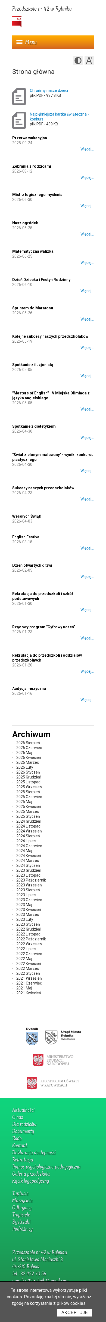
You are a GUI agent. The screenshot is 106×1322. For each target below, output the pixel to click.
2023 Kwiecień (28, 909)
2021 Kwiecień (28, 993)
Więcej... (87, 149)
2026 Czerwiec (29, 747)
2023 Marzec (27, 914)
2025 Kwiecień (28, 806)
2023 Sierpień (28, 890)
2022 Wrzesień (29, 944)
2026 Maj (24, 752)
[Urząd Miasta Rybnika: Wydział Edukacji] (63, 1037)
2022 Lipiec (26, 949)
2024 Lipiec (26, 841)
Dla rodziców (24, 1125)
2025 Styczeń (28, 816)
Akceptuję (74, 1312)
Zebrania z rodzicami (31, 166)
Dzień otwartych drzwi (32, 565)
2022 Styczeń (28, 973)
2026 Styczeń (28, 772)
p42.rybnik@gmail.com (46, 1281)
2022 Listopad (28, 934)
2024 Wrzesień (29, 831)
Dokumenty (23, 1132)
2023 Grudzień (28, 870)
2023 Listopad (28, 875)
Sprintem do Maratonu (32, 308)
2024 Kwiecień (28, 855)
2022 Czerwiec (29, 954)
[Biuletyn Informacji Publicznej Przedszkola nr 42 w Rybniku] (16, 22)
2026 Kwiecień (28, 757)
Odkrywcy (22, 1208)
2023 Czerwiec (29, 900)
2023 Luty (24, 919)
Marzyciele (22, 1201)
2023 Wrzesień (29, 885)
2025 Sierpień (28, 792)
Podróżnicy (22, 1229)
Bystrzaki (21, 1222)
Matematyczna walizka (33, 251)
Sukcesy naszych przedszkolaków (43, 488)
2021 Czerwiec (29, 983)
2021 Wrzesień (29, 978)
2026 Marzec (27, 762)
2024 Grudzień (28, 821)
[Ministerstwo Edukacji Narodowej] (53, 1060)
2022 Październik (31, 939)
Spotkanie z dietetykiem (34, 426)
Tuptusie (20, 1194)
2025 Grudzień (28, 777)
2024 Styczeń (28, 865)
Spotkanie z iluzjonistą (32, 365)
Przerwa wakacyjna (29, 138)
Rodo (17, 1139)
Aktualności (23, 1110)
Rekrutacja (22, 1160)
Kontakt (19, 1146)
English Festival (26, 537)
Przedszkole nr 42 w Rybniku (42, 9)
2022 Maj (24, 958)
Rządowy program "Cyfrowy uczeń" (43, 627)
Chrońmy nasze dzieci (49, 90)
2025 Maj (24, 801)
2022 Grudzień (28, 929)
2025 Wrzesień (29, 787)
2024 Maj (24, 851)
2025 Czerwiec (29, 797)
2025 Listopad (28, 782)
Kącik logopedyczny (30, 1181)
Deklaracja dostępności (34, 1153)
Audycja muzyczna (29, 688)
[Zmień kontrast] (78, 60)
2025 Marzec (27, 811)
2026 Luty (24, 767)
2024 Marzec (27, 860)
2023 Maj (24, 905)
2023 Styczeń (28, 924)
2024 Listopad (28, 826)
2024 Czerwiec (29, 846)
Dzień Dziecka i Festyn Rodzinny (41, 279)
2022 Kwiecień (28, 963)
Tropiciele (21, 1215)
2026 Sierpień (28, 743)
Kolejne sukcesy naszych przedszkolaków (50, 336)
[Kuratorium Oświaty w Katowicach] (53, 1083)
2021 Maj (24, 988)
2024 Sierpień (28, 836)
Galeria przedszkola (31, 1174)
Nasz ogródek (25, 223)
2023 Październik (31, 880)
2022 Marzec (27, 968)
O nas (17, 1118)
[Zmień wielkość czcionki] (89, 60)
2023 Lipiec (26, 895)
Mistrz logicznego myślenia (37, 194)
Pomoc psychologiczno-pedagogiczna (46, 1167)
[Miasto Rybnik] (32, 1037)
